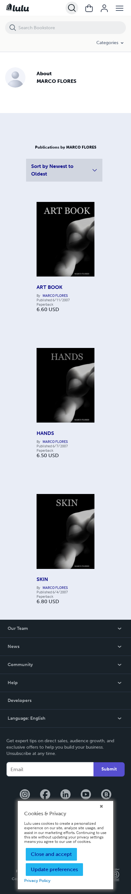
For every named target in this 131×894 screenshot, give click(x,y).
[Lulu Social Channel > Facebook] (45, 795)
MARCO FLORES (55, 295)
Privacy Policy (37, 880)
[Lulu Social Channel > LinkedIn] (65, 795)
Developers (19, 700)
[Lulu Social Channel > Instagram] (25, 795)
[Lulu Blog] (106, 795)
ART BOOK (49, 287)
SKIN (42, 579)
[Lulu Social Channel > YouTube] (86, 795)
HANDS (45, 433)
